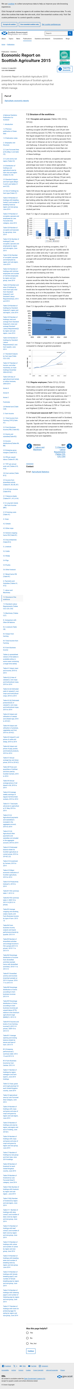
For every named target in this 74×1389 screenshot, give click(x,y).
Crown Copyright (38, 1370)
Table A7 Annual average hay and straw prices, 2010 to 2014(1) (11, 760)
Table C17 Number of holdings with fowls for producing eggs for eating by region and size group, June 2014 (11, 1310)
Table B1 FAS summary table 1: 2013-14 (11, 892)
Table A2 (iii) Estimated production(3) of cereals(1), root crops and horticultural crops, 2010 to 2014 (11, 705)
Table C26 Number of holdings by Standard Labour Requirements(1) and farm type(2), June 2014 (10, 343)
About (4, 39)
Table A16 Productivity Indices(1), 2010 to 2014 (10, 884)
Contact (20, 1370)
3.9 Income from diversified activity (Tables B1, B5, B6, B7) (10, 482)
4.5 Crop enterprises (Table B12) (10, 541)
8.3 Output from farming (8, 635)
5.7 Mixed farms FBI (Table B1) (10, 575)
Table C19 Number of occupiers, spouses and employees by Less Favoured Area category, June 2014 (11, 218)
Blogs (68, 39)
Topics (11, 39)
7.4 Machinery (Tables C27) (10, 614)
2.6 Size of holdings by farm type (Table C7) (11, 192)
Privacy (62, 1370)
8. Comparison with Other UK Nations (9, 621)
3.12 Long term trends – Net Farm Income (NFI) (10, 505)
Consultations (58, 39)
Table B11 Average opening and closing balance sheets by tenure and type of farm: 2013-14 (10, 1040)
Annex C (6, 397)
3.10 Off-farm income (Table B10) (10, 490)
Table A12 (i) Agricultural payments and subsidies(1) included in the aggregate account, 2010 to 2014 (10, 821)
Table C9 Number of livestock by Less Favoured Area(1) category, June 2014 (10, 1179)
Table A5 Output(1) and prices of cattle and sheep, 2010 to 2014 (11, 739)
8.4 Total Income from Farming (10, 642)
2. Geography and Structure (9, 144)
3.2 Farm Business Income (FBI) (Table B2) (11, 428)
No (31, 1338)
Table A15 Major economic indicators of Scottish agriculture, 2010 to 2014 (11, 873)
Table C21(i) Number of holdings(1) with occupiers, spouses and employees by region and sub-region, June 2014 (11, 245)
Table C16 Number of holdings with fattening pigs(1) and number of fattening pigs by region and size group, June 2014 (11, 1296)
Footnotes (6, 402)
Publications (27, 39)
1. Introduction (8, 124)
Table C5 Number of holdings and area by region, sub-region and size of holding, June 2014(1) (10, 1127)
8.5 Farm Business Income (9, 649)
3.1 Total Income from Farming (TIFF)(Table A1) (10, 420)
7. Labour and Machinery (8, 591)
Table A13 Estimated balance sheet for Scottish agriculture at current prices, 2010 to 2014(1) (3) (10, 851)
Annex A (6, 388)
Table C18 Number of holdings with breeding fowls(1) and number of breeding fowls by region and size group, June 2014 (11, 203)
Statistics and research (42, 39)
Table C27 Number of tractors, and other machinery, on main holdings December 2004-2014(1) (10, 367)
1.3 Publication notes (10, 138)
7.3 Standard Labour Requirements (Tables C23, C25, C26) (10, 606)
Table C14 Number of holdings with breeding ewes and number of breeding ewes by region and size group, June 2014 (10, 1261)
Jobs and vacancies (52, 1370)
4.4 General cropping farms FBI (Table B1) (10, 534)
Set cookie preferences (51, 24)
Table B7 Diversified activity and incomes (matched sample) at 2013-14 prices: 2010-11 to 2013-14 (10, 978)
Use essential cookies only (29, 24)
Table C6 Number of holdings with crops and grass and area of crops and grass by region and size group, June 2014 (10, 1142)
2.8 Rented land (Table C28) (10, 408)
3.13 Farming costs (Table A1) (9, 513)
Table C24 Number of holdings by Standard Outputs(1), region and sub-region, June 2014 (10, 309)
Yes (31, 1333)
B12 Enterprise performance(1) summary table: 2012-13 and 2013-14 (10, 1052)
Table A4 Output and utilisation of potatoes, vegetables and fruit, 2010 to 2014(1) (10, 729)
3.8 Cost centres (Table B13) (11, 474)
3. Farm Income (8, 413)
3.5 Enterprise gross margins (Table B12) (10, 451)
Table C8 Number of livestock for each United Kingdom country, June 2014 (10, 1167)
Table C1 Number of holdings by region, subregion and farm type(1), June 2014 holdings (10, 1074)
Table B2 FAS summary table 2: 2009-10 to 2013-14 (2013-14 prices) (11, 901)
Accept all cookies (9, 24)
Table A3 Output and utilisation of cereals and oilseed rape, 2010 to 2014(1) (10, 717)
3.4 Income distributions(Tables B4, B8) (11, 443)
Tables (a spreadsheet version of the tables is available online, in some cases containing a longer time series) (11, 659)
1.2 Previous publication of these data (10, 131)
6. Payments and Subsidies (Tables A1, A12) (10, 583)
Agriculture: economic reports (17, 101)
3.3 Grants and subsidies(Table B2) (10, 435)
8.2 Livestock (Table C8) (10, 628)
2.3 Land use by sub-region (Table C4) (10, 160)
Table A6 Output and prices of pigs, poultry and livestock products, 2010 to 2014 (11, 749)
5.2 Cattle (6, 551)
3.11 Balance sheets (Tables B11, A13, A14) (10, 497)
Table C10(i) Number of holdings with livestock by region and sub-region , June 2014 (11, 1190)
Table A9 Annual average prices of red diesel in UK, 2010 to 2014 (10, 784)
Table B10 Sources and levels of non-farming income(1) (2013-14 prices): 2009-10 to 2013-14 (11, 1026)
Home (3, 44)
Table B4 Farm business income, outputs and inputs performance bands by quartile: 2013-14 (10, 929)
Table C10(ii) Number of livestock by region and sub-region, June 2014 (10, 1202)
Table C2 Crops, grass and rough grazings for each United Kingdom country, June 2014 (11, 1087)
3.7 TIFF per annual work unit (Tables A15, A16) (10, 466)
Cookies (28, 1370)
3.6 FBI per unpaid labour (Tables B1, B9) (10, 458)
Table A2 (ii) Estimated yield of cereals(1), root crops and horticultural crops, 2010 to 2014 (11, 692)
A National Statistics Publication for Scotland (10, 117)
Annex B (6, 393)
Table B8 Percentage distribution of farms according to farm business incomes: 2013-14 (10, 991)
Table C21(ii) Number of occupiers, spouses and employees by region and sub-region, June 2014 (10, 259)
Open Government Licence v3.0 (34, 1379)
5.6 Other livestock (9, 570)
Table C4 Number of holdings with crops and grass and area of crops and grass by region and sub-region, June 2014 (10, 1112)
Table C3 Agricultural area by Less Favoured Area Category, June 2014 (10, 1098)
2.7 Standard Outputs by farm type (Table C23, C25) (10, 356)
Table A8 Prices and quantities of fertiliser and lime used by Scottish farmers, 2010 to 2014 (10, 771)
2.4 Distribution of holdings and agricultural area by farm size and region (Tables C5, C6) (10, 170)
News (18, 39)
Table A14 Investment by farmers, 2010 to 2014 (10, 863)
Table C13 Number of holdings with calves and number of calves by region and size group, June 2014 (10, 1246)
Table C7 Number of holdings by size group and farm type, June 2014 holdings (10, 1156)
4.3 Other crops (8, 528)
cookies (11, 4)
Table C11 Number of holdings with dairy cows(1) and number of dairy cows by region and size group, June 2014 (11, 1215)
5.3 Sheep (6, 556)
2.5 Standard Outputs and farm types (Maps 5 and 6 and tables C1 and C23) (10, 183)
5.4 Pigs (6, 560)
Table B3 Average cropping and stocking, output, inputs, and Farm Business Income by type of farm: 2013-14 (11, 915)
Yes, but (33, 1343)
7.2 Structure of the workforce (9, 598)
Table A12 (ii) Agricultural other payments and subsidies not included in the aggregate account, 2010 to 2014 (10, 837)
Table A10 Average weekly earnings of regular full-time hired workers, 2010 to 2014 (10, 795)
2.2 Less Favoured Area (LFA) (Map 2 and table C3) (11, 152)
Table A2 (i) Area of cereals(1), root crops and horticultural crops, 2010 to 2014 (11, 681)
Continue (31, 1351)
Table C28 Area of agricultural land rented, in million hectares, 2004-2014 (11, 380)
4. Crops (6, 519)
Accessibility (5, 1370)
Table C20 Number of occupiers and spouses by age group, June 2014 (11, 231)
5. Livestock (7, 547)
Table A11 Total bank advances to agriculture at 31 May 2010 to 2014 (11, 807)
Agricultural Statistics (40, 472)
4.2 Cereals (7, 524)
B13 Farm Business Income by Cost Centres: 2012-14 (9, 1063)
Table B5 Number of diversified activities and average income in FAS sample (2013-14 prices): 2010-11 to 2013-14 (10, 945)
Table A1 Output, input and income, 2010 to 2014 (10, 670)
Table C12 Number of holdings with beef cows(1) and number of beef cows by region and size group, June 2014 (11, 1231)
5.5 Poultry (6, 565)
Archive (13, 1370)
